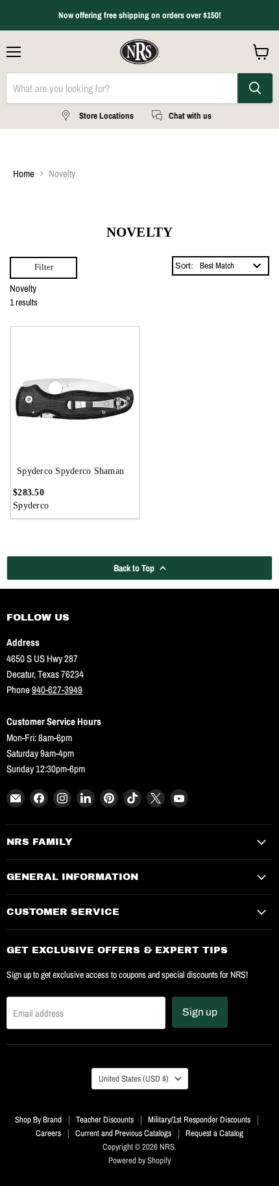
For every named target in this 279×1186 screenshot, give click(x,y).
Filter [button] (43, 267)
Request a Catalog (214, 1133)
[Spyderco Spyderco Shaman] (75, 391)
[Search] (255, 88)
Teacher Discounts (105, 1119)
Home (23, 173)
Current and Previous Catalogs (123, 1133)
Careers (48, 1133)
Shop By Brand (38, 1119)
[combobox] (230, 265)
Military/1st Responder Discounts (199, 1119)
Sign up (199, 1011)
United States (134, 1078)
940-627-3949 (57, 689)
